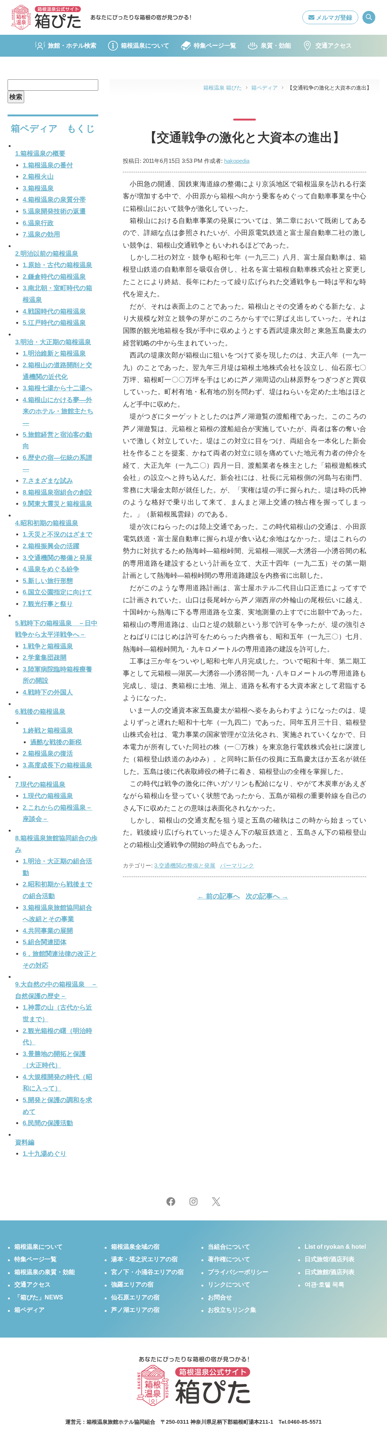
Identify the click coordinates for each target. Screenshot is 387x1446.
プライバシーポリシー (238, 1272)
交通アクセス (334, 45)
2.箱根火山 (38, 176)
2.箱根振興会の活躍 (51, 546)
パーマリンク (237, 865)
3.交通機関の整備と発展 (184, 865)
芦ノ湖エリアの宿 (135, 1310)
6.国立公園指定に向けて (57, 592)
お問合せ (220, 1297)
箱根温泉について (145, 45)
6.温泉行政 (38, 223)
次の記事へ (267, 896)
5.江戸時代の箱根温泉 (54, 322)
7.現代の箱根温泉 (40, 784)
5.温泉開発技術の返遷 (54, 211)
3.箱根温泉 (38, 188)
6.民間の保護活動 (48, 1123)
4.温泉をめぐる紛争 (51, 569)
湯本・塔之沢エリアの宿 (144, 1259)
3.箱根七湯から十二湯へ (57, 388)
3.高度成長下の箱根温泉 (57, 765)
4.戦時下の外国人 (48, 692)
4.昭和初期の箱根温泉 (46, 523)
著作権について (229, 1259)
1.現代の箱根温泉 (48, 796)
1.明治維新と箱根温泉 (54, 353)
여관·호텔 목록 (324, 1284)
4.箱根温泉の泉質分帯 (54, 199)
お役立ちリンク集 (232, 1310)
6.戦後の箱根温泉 (40, 711)
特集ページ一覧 (215, 45)
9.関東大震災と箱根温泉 (57, 503)
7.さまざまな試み (48, 480)
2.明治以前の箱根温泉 (46, 253)
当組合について (229, 1246)
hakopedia (236, 161)
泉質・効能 (276, 45)
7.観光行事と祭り (48, 604)
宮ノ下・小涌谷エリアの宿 (147, 1272)
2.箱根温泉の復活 (48, 753)
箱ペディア (29, 1310)
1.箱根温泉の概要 (40, 153)
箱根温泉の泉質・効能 (44, 1272)
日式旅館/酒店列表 (329, 1272)
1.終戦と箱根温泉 (48, 730)
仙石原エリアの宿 (135, 1297)
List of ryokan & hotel (335, 1246)
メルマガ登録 (333, 17)
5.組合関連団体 (45, 942)
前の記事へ (218, 896)
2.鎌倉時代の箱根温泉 (54, 276)
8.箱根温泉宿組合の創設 (57, 492)
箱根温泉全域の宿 (135, 1246)
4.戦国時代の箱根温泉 (54, 311)
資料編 (24, 1142)
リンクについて (229, 1284)
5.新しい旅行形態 (48, 581)
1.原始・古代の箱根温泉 (57, 265)
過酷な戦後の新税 (56, 742)
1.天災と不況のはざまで (57, 534)
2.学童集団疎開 (45, 657)
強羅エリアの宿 (132, 1284)
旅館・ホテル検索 (72, 45)
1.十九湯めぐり (45, 1153)
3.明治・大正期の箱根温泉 (53, 342)
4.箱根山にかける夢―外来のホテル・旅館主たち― (58, 411)
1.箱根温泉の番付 (48, 165)
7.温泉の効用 (41, 234)
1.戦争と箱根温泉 (48, 646)
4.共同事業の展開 (48, 930)
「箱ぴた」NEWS (38, 1297)
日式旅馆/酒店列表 (329, 1259)
